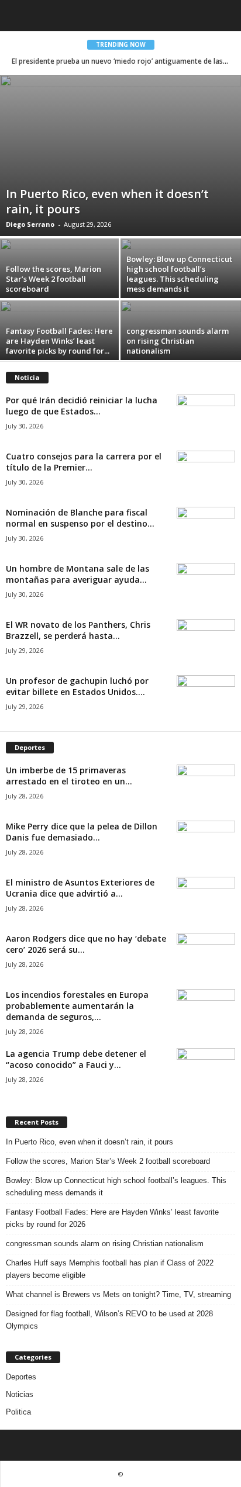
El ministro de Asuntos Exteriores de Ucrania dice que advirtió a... (80, 888)
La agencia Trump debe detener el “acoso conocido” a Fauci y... (76, 1059)
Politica (18, 1412)
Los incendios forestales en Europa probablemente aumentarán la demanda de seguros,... (77, 1005)
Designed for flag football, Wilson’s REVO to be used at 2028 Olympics (109, 1319)
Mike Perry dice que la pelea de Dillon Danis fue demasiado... (81, 832)
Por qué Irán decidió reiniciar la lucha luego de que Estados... (81, 406)
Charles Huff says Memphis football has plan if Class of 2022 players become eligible (110, 1268)
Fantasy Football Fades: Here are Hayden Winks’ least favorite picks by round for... (59, 341)
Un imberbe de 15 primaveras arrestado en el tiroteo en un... (69, 776)
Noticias (19, 1394)
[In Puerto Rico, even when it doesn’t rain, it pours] (120, 155)
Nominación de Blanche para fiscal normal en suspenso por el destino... (80, 518)
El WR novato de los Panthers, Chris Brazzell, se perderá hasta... (78, 630)
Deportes (21, 1376)
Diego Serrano (30, 224)
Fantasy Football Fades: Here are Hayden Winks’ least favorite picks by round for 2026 (112, 1218)
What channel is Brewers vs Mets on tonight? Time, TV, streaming (118, 1294)
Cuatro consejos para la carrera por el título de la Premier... (83, 462)
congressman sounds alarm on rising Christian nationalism (177, 341)
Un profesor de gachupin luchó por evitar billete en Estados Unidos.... (77, 686)
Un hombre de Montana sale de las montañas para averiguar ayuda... (77, 574)
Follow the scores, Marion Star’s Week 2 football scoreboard (53, 279)
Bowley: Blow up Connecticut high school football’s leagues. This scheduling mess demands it (179, 274)
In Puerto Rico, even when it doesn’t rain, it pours (107, 201)
